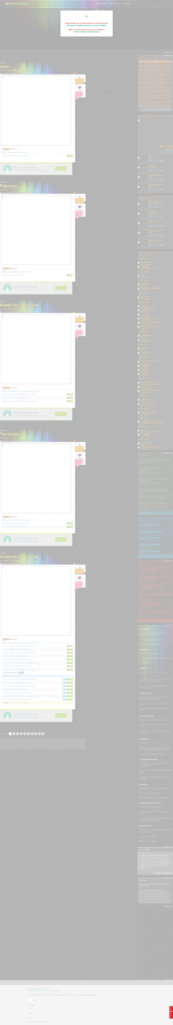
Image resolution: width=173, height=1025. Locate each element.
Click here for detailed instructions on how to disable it (86, 25)
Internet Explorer (93, 32)
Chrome (77, 32)
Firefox (83, 32)
